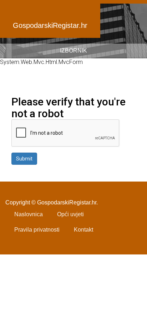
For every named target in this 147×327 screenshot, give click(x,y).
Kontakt (83, 230)
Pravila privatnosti (37, 230)
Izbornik (73, 51)
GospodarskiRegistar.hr (50, 25)
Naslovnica (28, 214)
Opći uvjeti (70, 214)
